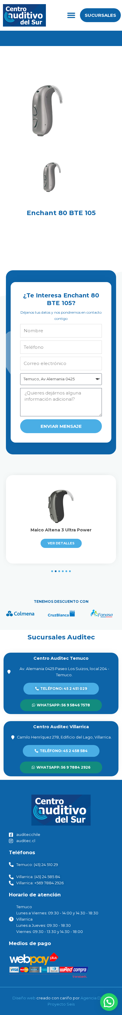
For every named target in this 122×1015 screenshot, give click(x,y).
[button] (71, 15)
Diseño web (24, 998)
